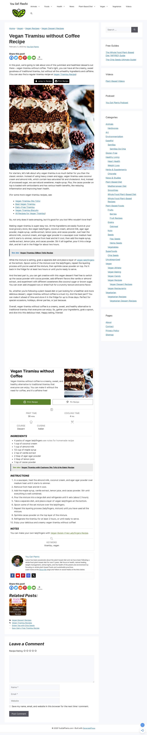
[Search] (134, 30)
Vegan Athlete (114, 268)
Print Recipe (62, 81)
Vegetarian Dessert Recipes (123, 301)
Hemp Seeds (116, 243)
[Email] (34, 58)
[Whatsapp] (29, 58)
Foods (46, 6)
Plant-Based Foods (115, 206)
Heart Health (114, 161)
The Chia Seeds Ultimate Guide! (121, 59)
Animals (34, 6)
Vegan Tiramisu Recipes (22, 623)
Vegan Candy (114, 276)
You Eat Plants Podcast (117, 102)
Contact (110, 326)
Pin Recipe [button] (74, 402)
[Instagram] (28, 575)
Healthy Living (112, 157)
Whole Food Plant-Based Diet (122, 194)
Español (109, 140)
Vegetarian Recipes (117, 296)
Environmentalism (114, 136)
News (72, 6)
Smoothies (113, 190)
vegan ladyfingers (85, 260)
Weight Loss (114, 165)
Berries (113, 214)
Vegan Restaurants (117, 288)
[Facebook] (11, 58)
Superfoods (111, 251)
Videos (128, 6)
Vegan (102, 6)
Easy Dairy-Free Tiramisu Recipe (25, 628)
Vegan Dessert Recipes (52, 28)
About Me (42, 570)
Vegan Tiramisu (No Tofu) (27, 201)
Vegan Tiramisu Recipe (65, 74)
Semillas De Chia (118, 149)
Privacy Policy (112, 330)
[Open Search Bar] (31, 13)
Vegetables (113, 247)
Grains (111, 222)
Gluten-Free (111, 153)
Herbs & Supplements (116, 169)
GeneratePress (89, 728)
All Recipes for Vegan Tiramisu (30, 213)
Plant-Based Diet (86, 6)
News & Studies (113, 178)
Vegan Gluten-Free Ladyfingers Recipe (69, 533)
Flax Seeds (115, 239)
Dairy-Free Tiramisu (25, 207)
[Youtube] (18, 575)
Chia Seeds (113, 255)
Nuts (110, 230)
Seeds (111, 234)
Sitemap (110, 335)
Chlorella (112, 173)
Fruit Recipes (116, 218)
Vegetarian (117, 6)
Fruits (110, 210)
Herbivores (113, 128)
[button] (39, 6)
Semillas (112, 145)
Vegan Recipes (32, 28)
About (109, 322)
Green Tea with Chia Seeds (23, 625)
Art (107, 132)
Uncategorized (113, 259)
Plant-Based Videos (115, 81)
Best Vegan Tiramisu (25, 204)
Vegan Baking (114, 272)
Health (59, 6)
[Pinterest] (25, 58)
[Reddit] (20, 58)
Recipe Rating (16, 651)
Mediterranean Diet (117, 186)
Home (12, 28)
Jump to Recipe (44, 81)
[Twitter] (16, 58)
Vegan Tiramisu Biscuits (26, 210)
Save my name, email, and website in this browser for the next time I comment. (50, 706)
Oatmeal (114, 226)
